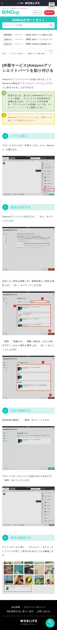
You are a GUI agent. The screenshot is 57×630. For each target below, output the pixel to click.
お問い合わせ (43, 611)
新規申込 (49, 12)
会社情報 (15, 607)
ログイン (38, 12)
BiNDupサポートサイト (28, 20)
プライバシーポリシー (34, 607)
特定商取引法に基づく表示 (20, 611)
